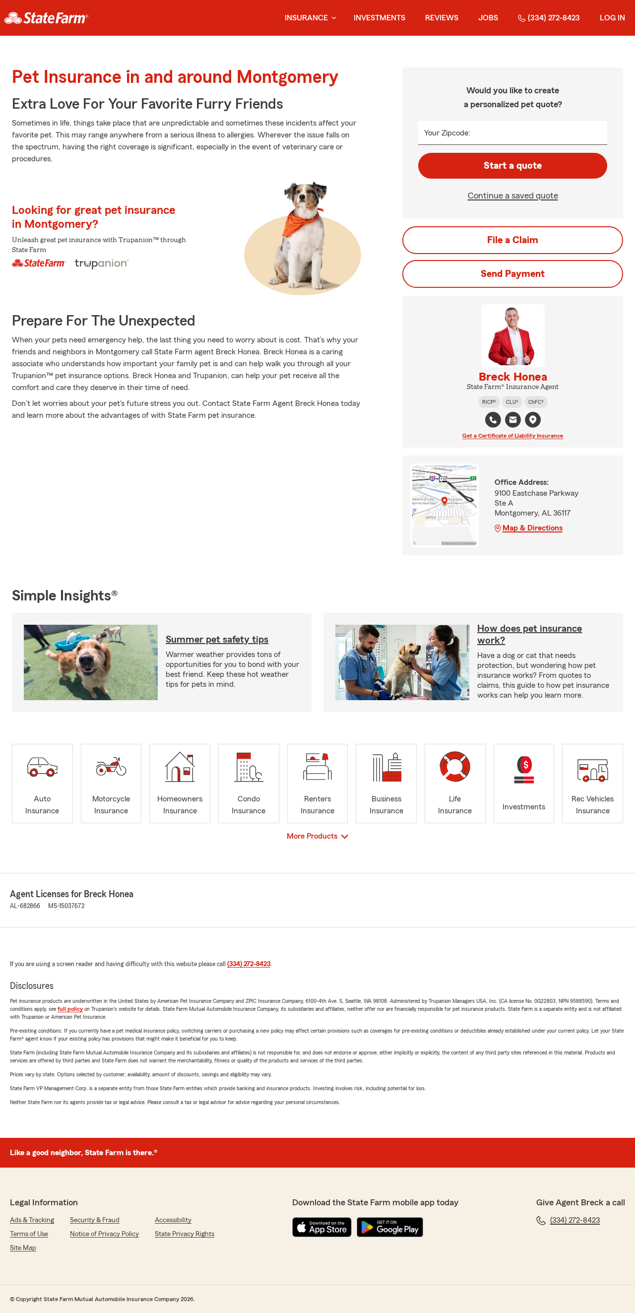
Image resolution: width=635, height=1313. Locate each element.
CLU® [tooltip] (512, 402)
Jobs (488, 18)
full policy (70, 1009)
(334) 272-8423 (554, 18)
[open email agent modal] (513, 421)
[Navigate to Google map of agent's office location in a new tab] (533, 420)
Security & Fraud (95, 1220)
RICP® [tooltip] (489, 402)
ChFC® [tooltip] (536, 402)
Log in (612, 18)
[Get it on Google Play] (390, 1227)
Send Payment (513, 274)
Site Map (23, 1248)
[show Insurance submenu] (332, 18)
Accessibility (173, 1220)
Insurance (306, 18)
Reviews (441, 18)
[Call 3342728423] (493, 420)
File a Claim (512, 240)
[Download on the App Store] (322, 1227)
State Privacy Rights (184, 1234)
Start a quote (513, 166)
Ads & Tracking (32, 1220)
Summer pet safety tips (217, 640)
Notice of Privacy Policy (104, 1234)
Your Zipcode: (447, 133)
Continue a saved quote (513, 195)
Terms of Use (29, 1234)
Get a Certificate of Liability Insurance (512, 436)
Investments (379, 18)
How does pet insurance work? (529, 635)
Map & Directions (533, 528)
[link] (46, 18)
